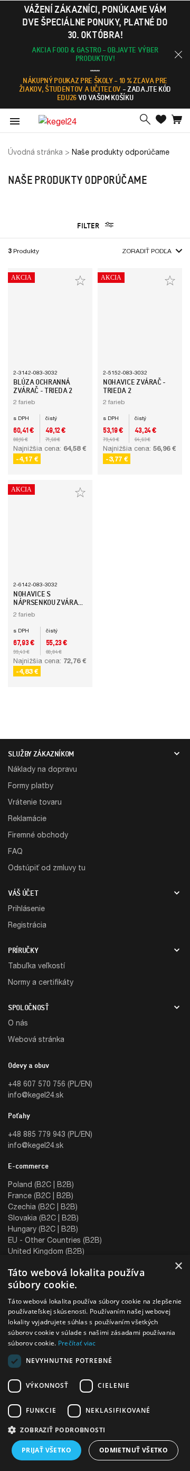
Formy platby (30, 785)
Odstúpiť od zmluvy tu (47, 867)
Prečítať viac (77, 1343)
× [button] (178, 1266)
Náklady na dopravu (42, 768)
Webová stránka (36, 1039)
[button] (178, 54)
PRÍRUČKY (23, 950)
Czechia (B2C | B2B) (43, 1206)
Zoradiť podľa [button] (147, 250)
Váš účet (23, 893)
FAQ (15, 850)
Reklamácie (27, 818)
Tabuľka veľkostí (36, 965)
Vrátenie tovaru (35, 801)
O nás (18, 1022)
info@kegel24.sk (35, 1094)
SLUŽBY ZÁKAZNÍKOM (41, 754)
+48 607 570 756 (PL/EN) (50, 1083)
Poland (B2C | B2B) (41, 1184)
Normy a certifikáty (40, 981)
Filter (89, 225)
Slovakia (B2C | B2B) (43, 1217)
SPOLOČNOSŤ (28, 1007)
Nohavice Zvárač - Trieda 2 (134, 386)
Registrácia (27, 924)
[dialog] (95, 1363)
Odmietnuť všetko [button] (133, 1450)
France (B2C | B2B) (40, 1195)
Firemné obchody (38, 834)
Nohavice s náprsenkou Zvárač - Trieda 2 (49, 602)
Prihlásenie (26, 908)
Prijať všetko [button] (46, 1450)
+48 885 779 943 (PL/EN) (50, 1133)
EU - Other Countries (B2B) (55, 1239)
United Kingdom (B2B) (46, 1250)
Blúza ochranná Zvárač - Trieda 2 (42, 386)
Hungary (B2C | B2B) (43, 1228)
